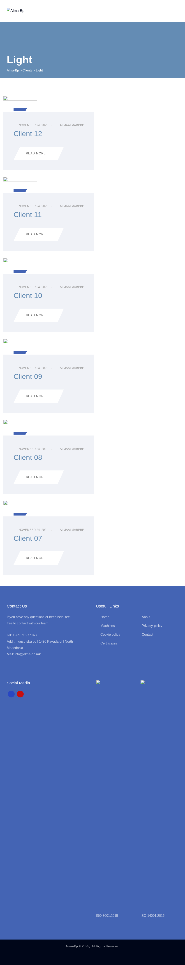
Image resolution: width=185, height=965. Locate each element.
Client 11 (28, 215)
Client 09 (28, 376)
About (146, 617)
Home (104, 617)
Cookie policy (110, 634)
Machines (107, 626)
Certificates (108, 643)
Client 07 (28, 538)
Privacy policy (152, 626)
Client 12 (28, 134)
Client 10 (28, 295)
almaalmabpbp (72, 125)
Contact (147, 634)
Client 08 (28, 457)
